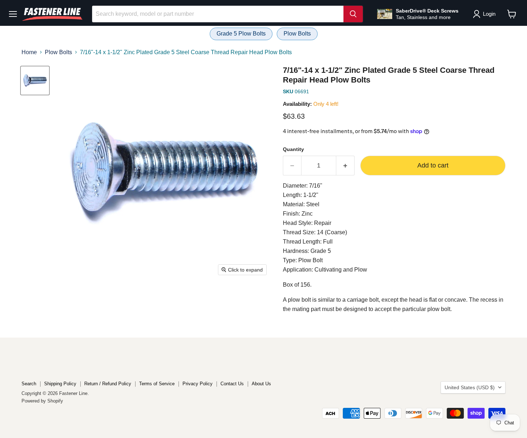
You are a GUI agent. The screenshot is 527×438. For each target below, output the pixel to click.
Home (29, 52)
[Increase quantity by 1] (345, 165)
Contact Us (232, 383)
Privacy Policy (197, 383)
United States (470, 387)
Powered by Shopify (42, 401)
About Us (261, 383)
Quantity (293, 149)
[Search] (353, 14)
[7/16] (35, 80)
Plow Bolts (297, 33)
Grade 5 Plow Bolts (241, 33)
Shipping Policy (60, 383)
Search (29, 383)
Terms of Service (157, 383)
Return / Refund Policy (107, 383)
